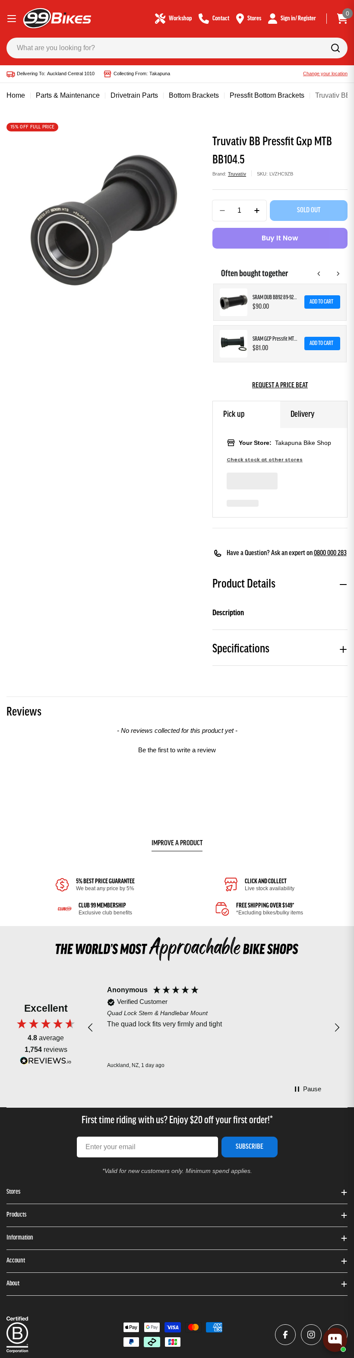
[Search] (335, 48)
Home (15, 95)
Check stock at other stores (265, 459)
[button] (177, 748)
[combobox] (177, 48)
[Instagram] (311, 1334)
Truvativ (237, 173)
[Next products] (338, 274)
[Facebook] (285, 1334)
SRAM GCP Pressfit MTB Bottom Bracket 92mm (276, 339)
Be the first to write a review (177, 750)
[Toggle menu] (11, 18)
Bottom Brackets (194, 95)
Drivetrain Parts (134, 95)
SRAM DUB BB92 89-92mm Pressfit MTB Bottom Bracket (276, 297)
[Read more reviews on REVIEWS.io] (46, 1063)
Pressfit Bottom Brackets (267, 95)
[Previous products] (319, 274)
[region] (213, 1028)
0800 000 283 (330, 553)
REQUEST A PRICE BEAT (280, 386)
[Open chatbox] (335, 1340)
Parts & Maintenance (68, 95)
